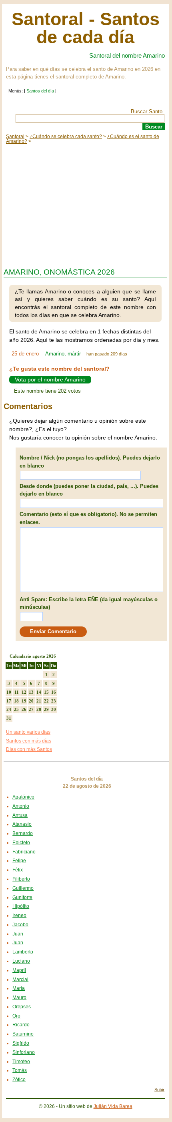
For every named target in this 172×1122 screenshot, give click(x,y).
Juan (17, 934)
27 (31, 709)
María (18, 988)
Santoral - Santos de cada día (86, 28)
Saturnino (23, 1034)
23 (53, 700)
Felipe (19, 860)
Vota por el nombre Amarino (50, 380)
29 (46, 709)
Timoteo (21, 1061)
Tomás (19, 1070)
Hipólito (20, 906)
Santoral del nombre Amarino (127, 55)
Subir (159, 1089)
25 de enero (25, 354)
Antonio (20, 806)
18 (16, 700)
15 (46, 692)
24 (8, 709)
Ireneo (19, 915)
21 (38, 700)
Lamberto (22, 952)
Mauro (19, 997)
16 (53, 692)
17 (8, 700)
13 (31, 692)
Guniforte (22, 897)
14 (38, 692)
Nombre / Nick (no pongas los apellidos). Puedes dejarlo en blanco (90, 462)
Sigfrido (20, 1043)
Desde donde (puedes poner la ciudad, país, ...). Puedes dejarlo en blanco (89, 490)
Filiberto (21, 879)
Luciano (21, 961)
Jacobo (20, 924)
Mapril (19, 970)
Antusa (20, 815)
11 (16, 692)
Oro (16, 1016)
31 (8, 718)
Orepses (21, 1007)
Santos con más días (28, 741)
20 (31, 700)
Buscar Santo (146, 111)
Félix (17, 870)
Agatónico (23, 797)
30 (53, 709)
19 (24, 700)
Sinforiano (23, 1052)
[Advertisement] (85, 204)
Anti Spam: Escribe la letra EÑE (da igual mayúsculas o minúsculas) (89, 603)
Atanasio (22, 824)
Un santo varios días (28, 732)
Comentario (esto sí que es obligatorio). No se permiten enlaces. (88, 518)
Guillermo (23, 888)
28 (38, 709)
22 (46, 700)
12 (24, 692)
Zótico (19, 1079)
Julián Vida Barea (113, 1106)
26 (24, 709)
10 (8, 692)
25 (16, 709)
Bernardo (22, 833)
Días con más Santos (29, 749)
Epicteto (21, 842)
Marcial (20, 979)
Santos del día (40, 90)
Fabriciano (24, 852)
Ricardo (21, 1025)
